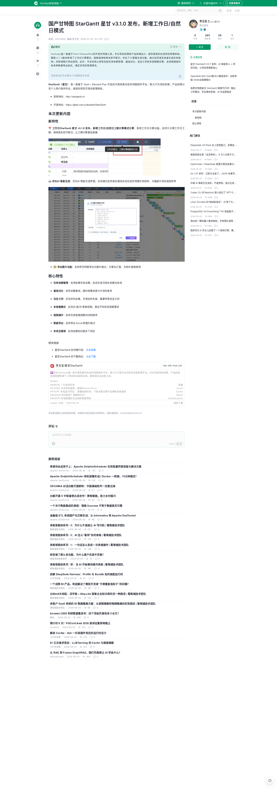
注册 (237, 10)
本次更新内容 (199, 111)
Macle (179, 395)
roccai (179, 388)
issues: (54, 381)
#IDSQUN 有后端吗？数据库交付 (67, 395)
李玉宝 (203, 21)
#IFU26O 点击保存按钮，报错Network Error (73, 388)
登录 (229, 10)
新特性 (198, 117)
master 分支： (57, 403)
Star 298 (167, 366)
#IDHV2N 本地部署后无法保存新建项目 (70, 398)
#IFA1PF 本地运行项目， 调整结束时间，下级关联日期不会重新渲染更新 (88, 391)
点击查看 (91, 349)
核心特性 (196, 123)
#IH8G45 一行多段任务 (62, 385)
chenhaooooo (175, 398)
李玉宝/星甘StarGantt (69, 365)
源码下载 (178, 403)
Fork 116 (177, 366)
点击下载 (91, 356)
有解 (180, 385)
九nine (179, 391)
